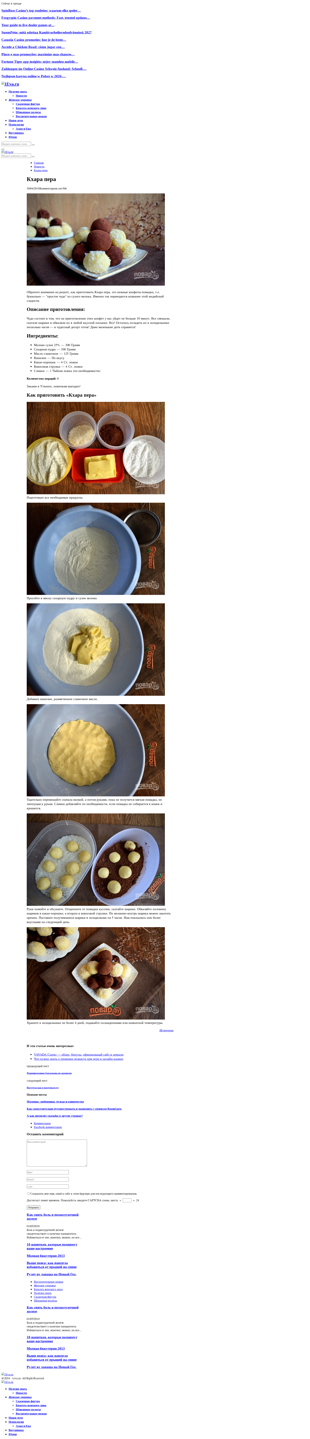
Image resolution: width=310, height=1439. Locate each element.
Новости (21, 95)
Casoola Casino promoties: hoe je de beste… (33, 40)
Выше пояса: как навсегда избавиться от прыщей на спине (52, 1265)
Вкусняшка (16, 133)
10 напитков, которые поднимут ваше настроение (52, 1246)
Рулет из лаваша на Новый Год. (51, 1274)
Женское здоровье (20, 100)
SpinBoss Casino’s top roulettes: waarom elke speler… (41, 10)
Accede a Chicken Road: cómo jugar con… (33, 47)
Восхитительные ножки (31, 116)
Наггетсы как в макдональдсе (43, 1087)
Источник (166, 1030)
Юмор (13, 137)
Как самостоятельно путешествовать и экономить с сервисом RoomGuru (74, 1108)
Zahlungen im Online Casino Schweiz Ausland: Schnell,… (44, 69)
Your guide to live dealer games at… (28, 25)
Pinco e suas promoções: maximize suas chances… (38, 54)
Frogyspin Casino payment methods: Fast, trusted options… (45, 18)
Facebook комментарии (48, 1127)
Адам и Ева (23, 128)
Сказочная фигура (28, 104)
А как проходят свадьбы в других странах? (55, 1115)
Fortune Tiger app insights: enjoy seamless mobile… (39, 62)
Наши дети (16, 120)
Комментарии (42, 1123)
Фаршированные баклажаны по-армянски (49, 1073)
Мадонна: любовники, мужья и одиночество (55, 1101)
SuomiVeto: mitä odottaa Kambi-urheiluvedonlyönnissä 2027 (46, 32)
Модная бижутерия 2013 (46, 1256)
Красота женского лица (31, 108)
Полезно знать (18, 91)
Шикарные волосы (28, 112)
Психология (16, 124)
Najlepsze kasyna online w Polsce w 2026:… (33, 76)
